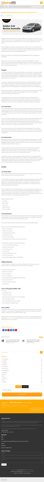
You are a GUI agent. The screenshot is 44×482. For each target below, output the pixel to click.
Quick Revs (10, 318)
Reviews (3, 443)
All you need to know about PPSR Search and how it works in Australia (14, 441)
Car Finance (4, 364)
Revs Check (4, 378)
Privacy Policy (21, 473)
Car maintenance (5, 370)
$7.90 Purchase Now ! (36, 409)
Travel (3, 379)
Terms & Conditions (27, 473)
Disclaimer (15, 473)
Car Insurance (5, 368)
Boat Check (3, 445)
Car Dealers (4, 362)
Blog (6, 6)
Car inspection (5, 366)
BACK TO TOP (4, 479)
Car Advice (4, 360)
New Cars (4, 374)
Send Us (4, 464)
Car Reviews (4, 15)
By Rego (25, 386)
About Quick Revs (4, 430)
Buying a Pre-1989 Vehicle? (6, 447)
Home (2, 6)
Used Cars (4, 381)
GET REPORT (22, 394)
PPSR (3, 376)
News (2, 439)
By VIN (18, 386)
